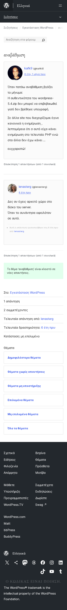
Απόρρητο (10, 473)
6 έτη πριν (25, 192)
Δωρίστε (41, 498)
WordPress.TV (13, 505)
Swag (41, 505)
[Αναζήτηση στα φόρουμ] (43, 40)
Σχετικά (9, 453)
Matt (7, 523)
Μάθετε (9, 485)
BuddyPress (12, 536)
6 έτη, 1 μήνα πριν (35, 74)
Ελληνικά (18, 553)
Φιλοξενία (11, 466)
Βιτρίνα (40, 453)
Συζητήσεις (11, 16)
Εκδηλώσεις (43, 491)
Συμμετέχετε (44, 485)
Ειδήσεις (10, 460)
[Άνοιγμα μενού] (61, 5)
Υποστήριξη (12, 491)
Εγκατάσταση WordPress (38, 27)
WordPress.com (14, 517)
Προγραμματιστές (16, 498)
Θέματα (40, 460)
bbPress (9, 530)
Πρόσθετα (42, 466)
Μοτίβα (40, 473)
